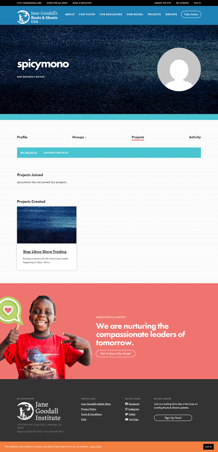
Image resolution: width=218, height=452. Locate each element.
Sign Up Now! (173, 418)
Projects (154, 14)
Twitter (132, 414)
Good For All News (57, 3)
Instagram (133, 409)
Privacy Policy (88, 409)
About (70, 14)
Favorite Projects (56, 152)
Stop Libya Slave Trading (44, 251)
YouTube (134, 419)
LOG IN (197, 3)
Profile (22, 137)
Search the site (163, 3)
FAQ (83, 419)
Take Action (191, 14)
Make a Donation (82, 3)
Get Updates (182, 3)
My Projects (28, 152)
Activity (195, 137)
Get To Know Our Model (116, 353)
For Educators (111, 14)
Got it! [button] (208, 446)
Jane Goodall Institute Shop (96, 404)
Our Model (135, 14)
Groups (171, 14)
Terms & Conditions (91, 414)
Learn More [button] (96, 446)
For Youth (87, 14)
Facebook (134, 404)
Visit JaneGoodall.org (29, 3)
